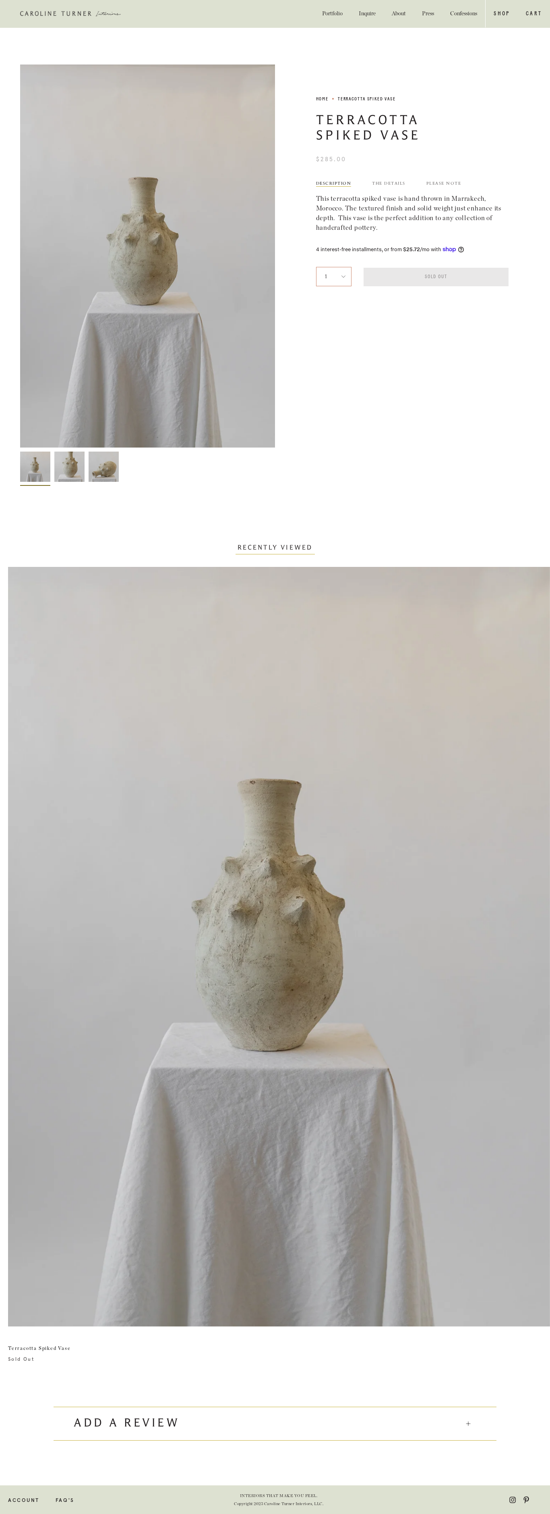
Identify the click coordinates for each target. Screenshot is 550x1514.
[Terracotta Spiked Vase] (35, 467)
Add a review (127, 1423)
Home (322, 99)
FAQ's (65, 1500)
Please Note (443, 183)
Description (334, 183)
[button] (501, 13)
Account (23, 1500)
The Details (388, 183)
